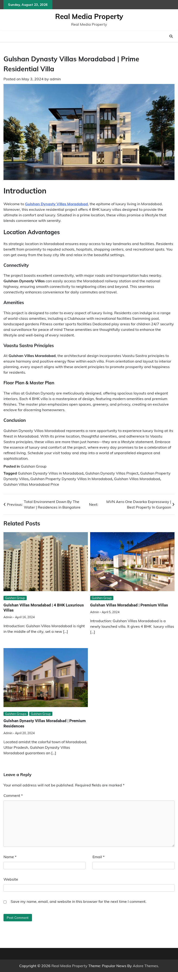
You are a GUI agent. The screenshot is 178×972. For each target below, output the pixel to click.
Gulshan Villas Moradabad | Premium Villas (129, 605)
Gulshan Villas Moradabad (137, 478)
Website (10, 879)
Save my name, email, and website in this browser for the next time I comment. (78, 901)
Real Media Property (89, 16)
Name (9, 856)
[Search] (171, 36)
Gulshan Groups (15, 714)
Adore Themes (145, 965)
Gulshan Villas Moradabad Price (31, 484)
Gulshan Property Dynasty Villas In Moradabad (71, 478)
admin (55, 79)
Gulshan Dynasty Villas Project (111, 473)
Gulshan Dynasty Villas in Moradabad (50, 473)
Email (98, 856)
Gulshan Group (34, 466)
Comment (13, 795)
